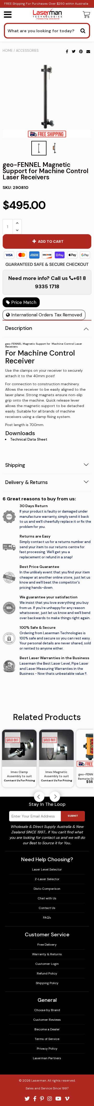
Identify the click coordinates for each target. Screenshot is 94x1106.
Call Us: (47, 578)
